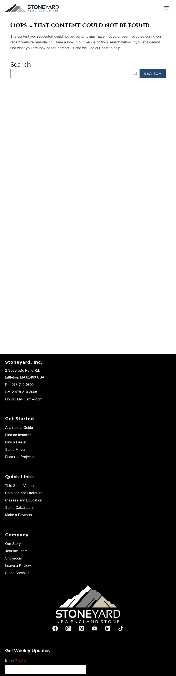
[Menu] (166, 7)
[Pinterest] (81, 628)
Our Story (13, 544)
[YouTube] (94, 628)
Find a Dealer (16, 442)
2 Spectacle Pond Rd (22, 370)
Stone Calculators (19, 508)
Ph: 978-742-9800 (19, 385)
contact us (66, 48)
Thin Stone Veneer (20, 486)
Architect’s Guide (19, 428)
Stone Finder (15, 450)
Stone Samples (17, 573)
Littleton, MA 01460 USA (24, 377)
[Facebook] (55, 628)
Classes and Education (23, 500)
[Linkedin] (107, 628)
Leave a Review (18, 566)
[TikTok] (120, 628)
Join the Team (16, 551)
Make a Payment (18, 515)
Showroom (13, 558)
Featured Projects (19, 457)
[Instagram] (68, 628)
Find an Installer (18, 435)
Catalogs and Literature (23, 493)
